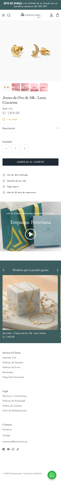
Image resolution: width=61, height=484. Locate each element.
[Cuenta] (50, 15)
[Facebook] (4, 449)
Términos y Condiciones (15, 396)
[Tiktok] (18, 449)
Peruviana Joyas (16, 473)
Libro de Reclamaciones (14, 410)
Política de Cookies (12, 405)
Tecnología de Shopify (32, 473)
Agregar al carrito (30, 162)
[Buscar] (10, 15)
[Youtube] (8, 449)
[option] (30, 51)
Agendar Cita (9, 357)
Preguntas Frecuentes (13, 377)
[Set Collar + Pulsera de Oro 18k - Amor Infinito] (30, 302)
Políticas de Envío (11, 367)
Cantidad (7, 142)
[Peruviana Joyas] (30, 15)
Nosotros (7, 429)
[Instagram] (13, 449)
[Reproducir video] (30, 234)
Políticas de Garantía (13, 362)
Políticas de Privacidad (14, 400)
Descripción (9, 128)
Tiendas (6, 435)
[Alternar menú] (3, 15)
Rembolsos (8, 372)
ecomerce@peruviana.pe (15, 441)
